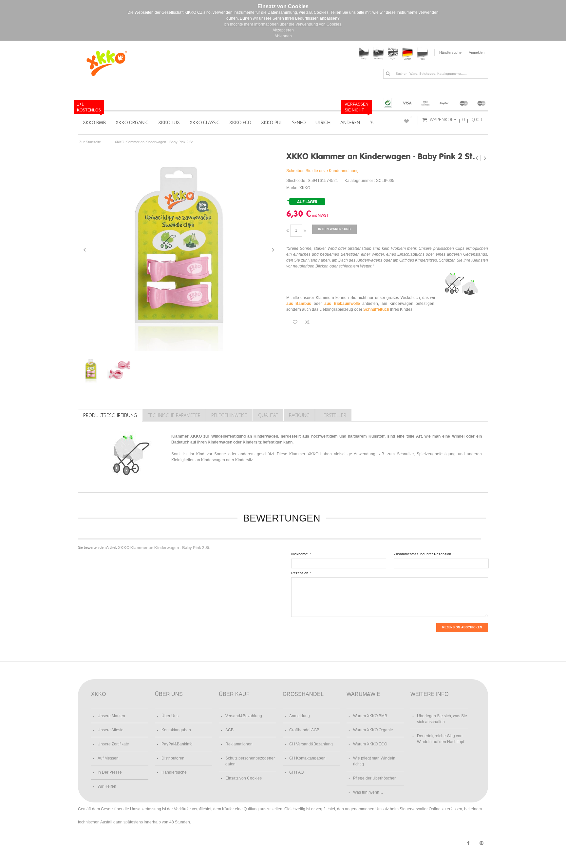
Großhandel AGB (304, 730)
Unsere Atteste (110, 730)
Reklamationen (239, 744)
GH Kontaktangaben (307, 758)
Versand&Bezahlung (243, 716)
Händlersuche (450, 52)
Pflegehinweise (229, 415)
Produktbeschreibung (110, 415)
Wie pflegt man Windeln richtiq (374, 761)
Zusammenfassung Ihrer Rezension (422, 554)
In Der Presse (110, 772)
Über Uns (170, 716)
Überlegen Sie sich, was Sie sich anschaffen (442, 719)
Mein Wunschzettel (410, 117)
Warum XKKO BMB (370, 716)
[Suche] (388, 73)
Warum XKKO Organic (373, 730)
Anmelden (476, 52)
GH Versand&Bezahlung (311, 744)
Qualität (268, 415)
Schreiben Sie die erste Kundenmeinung (322, 170)
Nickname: (299, 554)
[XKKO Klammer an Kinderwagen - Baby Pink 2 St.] (179, 250)
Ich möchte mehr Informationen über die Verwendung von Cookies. (283, 24)
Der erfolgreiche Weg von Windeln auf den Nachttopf (440, 739)
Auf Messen (108, 758)
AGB (229, 730)
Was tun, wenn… (368, 792)
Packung (299, 415)
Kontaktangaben (176, 730)
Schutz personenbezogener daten (250, 761)
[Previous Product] (477, 158)
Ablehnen (283, 36)
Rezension (299, 573)
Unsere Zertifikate (113, 744)
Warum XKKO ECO (370, 744)
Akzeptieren (283, 30)
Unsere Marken (111, 716)
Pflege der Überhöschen (375, 778)
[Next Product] (484, 158)
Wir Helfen (107, 786)
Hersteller (333, 415)
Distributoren (172, 758)
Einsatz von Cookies (243, 778)
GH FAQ (296, 772)
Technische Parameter (174, 415)
